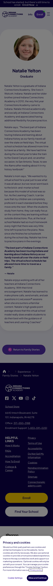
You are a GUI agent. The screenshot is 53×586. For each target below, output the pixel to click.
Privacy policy (36, 570)
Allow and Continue (37, 578)
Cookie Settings (15, 578)
